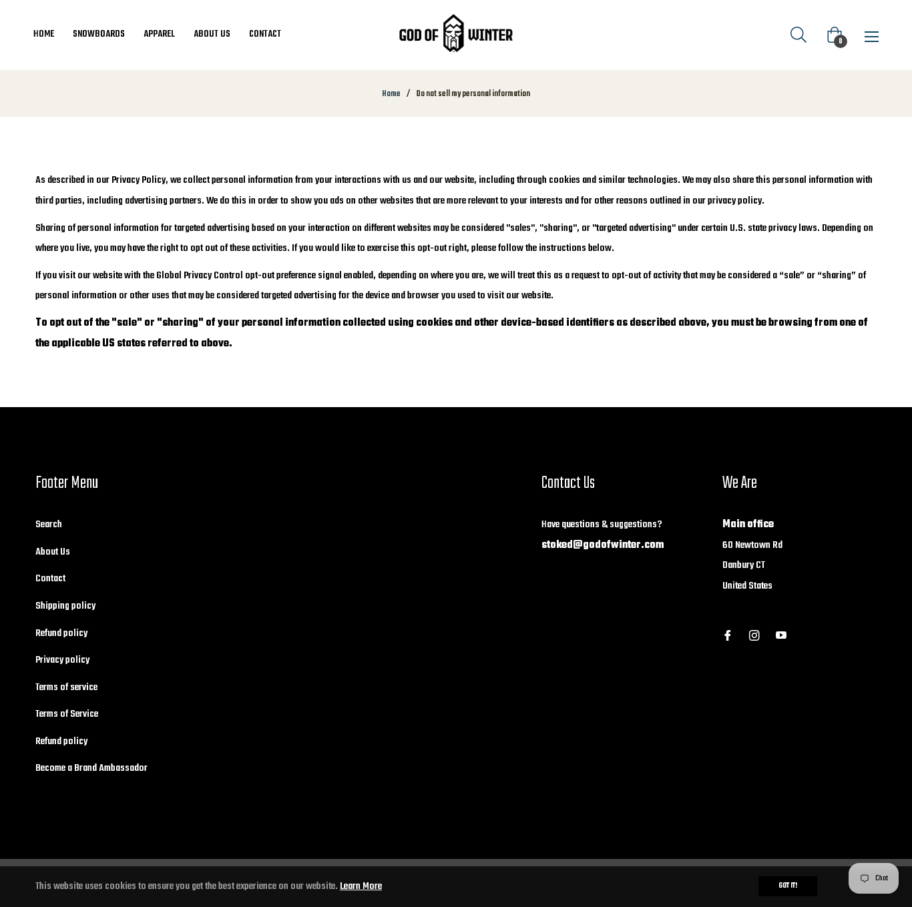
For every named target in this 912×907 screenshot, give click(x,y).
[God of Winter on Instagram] (754, 636)
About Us (52, 552)
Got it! (787, 886)
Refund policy (61, 633)
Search (48, 525)
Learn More (361, 886)
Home (391, 94)
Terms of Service (66, 714)
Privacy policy (62, 660)
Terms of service (66, 687)
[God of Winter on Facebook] (727, 636)
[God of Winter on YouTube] (781, 636)
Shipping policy (65, 606)
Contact (50, 579)
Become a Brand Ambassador (91, 768)
